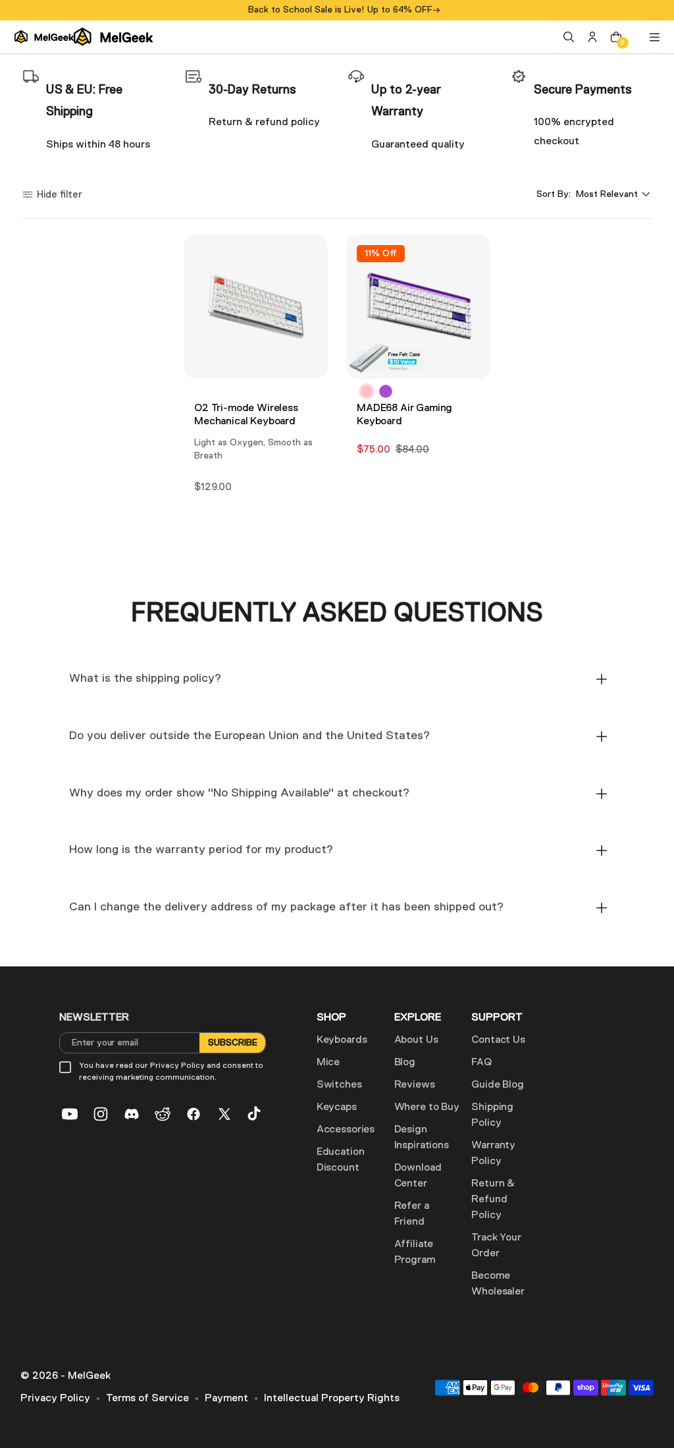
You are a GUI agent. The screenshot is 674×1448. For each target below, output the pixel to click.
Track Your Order (496, 1246)
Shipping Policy (492, 1115)
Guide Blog (497, 1085)
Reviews (414, 1085)
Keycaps (337, 1107)
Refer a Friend (411, 1214)
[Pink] (366, 391)
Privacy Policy (55, 1398)
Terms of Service (147, 1398)
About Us (416, 1040)
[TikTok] (255, 1114)
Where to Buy (426, 1107)
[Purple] (385, 391)
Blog (404, 1062)
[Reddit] (162, 1114)
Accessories (346, 1130)
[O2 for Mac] (204, 391)
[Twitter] (224, 1114)
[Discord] (131, 1114)
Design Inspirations (421, 1138)
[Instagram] (100, 1114)
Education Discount (341, 1160)
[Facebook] (193, 1114)
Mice (328, 1062)
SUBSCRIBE (232, 1042)
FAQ (481, 1062)
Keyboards (342, 1040)
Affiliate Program (414, 1252)
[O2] (223, 391)
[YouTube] (69, 1114)
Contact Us (498, 1040)
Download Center (418, 1176)
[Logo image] (83, 37)
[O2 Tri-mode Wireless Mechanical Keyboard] (256, 307)
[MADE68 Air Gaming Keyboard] (418, 307)
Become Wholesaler (497, 1284)
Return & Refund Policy (493, 1200)
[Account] (592, 37)
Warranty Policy (493, 1153)
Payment (226, 1398)
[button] (51, 195)
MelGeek (89, 1376)
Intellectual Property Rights (332, 1398)
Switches (339, 1085)
